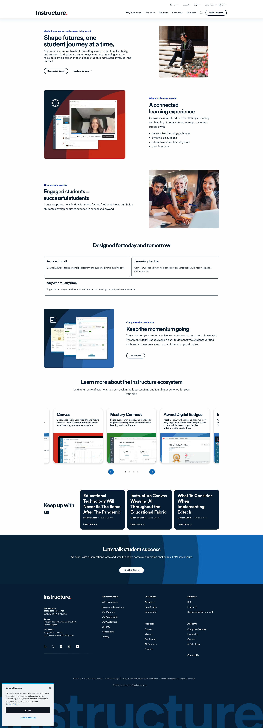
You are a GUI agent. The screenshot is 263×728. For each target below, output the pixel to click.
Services (149, 649)
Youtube (77, 646)
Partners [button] (173, 5)
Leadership (192, 634)
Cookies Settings (28, 717)
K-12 (189, 602)
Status (192, 679)
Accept (28, 710)
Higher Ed (192, 607)
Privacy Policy (12, 704)
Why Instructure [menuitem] (133, 13)
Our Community (110, 617)
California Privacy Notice (92, 679)
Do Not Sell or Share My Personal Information (140, 679)
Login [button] (196, 5)
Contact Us (193, 655)
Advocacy (149, 602)
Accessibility (108, 632)
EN (223, 5)
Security (106, 627)
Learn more (135, 355)
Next (152, 472)
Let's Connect (216, 12)
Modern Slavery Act (169, 679)
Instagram (69, 646)
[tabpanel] (78, 436)
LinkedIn (45, 646)
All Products (151, 644)
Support (186, 5)
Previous (111, 472)
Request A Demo (56, 71)
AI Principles (193, 644)
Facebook (61, 646)
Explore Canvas (210, 5)
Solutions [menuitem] (150, 13)
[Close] (50, 688)
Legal (182, 679)
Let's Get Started (131, 570)
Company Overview (197, 629)
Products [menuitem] (163, 13)
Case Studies (151, 607)
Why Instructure (110, 602)
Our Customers (109, 622)
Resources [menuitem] (177, 13)
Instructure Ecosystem (113, 607)
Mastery (149, 634)
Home (57, 597)
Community (150, 612)
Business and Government (200, 612)
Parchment (150, 639)
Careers (191, 639)
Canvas (148, 629)
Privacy (76, 679)
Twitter (53, 646)
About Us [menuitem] (191, 13)
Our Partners (108, 612)
